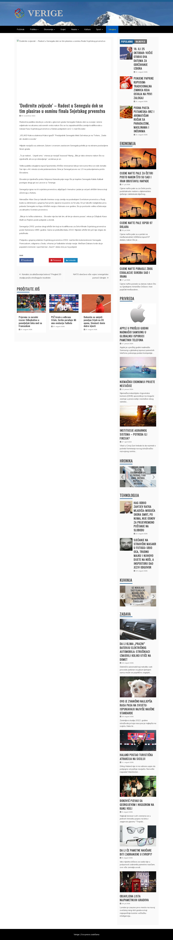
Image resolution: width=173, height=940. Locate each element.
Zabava (125, 614)
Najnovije (141, 41)
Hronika (126, 460)
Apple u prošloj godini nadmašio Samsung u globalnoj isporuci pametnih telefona (134, 334)
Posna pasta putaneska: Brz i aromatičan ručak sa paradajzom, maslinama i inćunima (144, 119)
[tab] (127, 41)
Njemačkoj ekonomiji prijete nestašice (137, 384)
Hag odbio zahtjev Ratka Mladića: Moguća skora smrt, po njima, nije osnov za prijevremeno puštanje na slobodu (144, 516)
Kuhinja (126, 580)
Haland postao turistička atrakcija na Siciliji (136, 757)
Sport (98, 29)
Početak (20, 29)
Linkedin (72, 260)
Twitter (42, 260)
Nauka (74, 29)
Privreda (127, 298)
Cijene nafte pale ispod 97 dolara (136, 225)
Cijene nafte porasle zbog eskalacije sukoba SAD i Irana (136, 272)
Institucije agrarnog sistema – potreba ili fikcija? (133, 434)
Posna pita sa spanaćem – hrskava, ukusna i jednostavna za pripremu (138, 594)
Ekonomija (48, 29)
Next (153, 477)
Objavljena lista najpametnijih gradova (134, 898)
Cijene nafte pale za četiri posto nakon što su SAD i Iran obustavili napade (136, 177)
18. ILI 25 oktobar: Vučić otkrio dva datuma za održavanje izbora (143, 58)
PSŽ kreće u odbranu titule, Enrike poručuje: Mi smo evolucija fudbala (63, 320)
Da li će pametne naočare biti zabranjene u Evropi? (136, 852)
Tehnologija (129, 495)
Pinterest (56, 260)
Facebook (27, 260)
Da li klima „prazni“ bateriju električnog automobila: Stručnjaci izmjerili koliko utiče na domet (135, 651)
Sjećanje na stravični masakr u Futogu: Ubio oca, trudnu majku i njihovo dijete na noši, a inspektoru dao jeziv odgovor (145, 553)
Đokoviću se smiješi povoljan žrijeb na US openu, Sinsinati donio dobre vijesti (94, 321)
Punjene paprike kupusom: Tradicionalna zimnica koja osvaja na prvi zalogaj (144, 88)
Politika (33, 29)
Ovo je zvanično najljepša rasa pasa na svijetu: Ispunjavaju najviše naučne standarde (137, 707)
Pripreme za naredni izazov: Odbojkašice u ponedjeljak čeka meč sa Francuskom (30, 321)
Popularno (127, 41)
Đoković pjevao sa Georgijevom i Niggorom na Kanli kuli (137, 804)
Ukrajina (112, 29)
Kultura (87, 29)
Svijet (63, 29)
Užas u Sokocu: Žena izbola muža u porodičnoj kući (138, 475)
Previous (122, 477)
